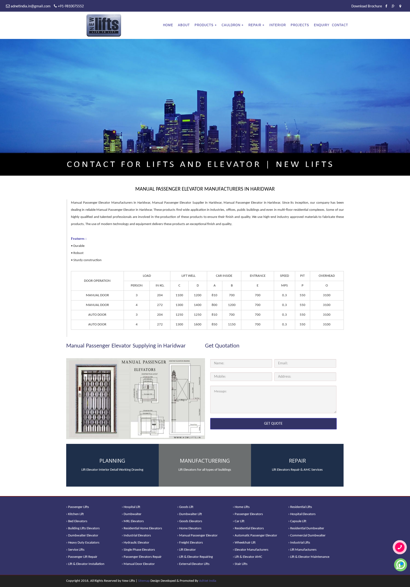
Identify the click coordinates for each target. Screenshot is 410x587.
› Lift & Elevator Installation (85, 564)
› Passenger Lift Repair (81, 557)
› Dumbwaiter (131, 514)
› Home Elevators (189, 528)
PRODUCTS (204, 25)
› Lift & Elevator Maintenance (308, 557)
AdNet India (207, 581)
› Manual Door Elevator (138, 564)
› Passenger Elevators (248, 514)
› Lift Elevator (186, 550)
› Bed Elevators (76, 521)
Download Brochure (366, 6)
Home (168, 25)
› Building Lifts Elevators (83, 528)
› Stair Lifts (240, 564)
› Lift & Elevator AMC (247, 557)
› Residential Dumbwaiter (306, 528)
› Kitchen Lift (75, 514)
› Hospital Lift (131, 507)
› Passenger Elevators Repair (142, 557)
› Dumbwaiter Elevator (82, 535)
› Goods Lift (185, 507)
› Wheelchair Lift (244, 543)
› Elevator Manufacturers (250, 550)
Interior (277, 25)
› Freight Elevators (190, 543)
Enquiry (322, 25)
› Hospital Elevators (302, 514)
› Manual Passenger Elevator (197, 535)
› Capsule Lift (297, 521)
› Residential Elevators (248, 528)
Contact (340, 25)
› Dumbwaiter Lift (189, 514)
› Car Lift (238, 521)
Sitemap (144, 581)
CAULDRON (231, 25)
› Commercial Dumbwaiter (307, 535)
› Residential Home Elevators (142, 528)
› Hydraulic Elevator (135, 543)
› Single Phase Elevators (138, 550)
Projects (300, 25)
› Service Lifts (75, 550)
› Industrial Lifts (299, 543)
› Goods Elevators (189, 521)
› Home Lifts (241, 507)
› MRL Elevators (133, 521)
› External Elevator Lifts (193, 564)
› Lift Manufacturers (302, 550)
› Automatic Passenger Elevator (255, 535)
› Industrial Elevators (136, 535)
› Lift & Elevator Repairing (195, 557)
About (184, 25)
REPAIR (254, 25)
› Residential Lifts (300, 507)
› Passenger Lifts (77, 507)
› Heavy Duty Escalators (82, 543)
